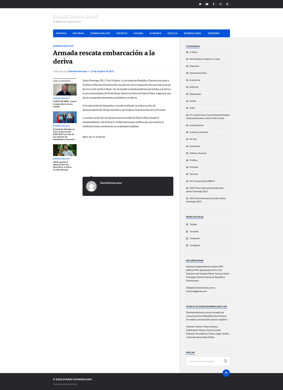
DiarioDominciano (77, 71)
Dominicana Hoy (100, 33)
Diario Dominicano (75, 16)
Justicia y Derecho (199, 132)
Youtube (194, 231)
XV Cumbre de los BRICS (202, 181)
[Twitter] (200, 4)
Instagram (195, 245)
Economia (155, 33)
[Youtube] (207, 4)
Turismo (194, 173)
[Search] (227, 4)
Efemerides (195, 93)
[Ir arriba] (226, 373)
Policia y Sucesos (198, 153)
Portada (61, 33)
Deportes (121, 33)
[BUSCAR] (225, 361)
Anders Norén (70, 384)
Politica (173, 33)
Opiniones (213, 33)
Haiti (192, 107)
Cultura (138, 33)
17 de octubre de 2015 (102, 71)
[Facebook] (213, 4)
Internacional (193, 33)
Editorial (78, 33)
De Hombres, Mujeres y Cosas (205, 58)
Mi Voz (193, 139)
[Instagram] (220, 4)
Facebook (195, 238)
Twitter (193, 224)
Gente (193, 100)
